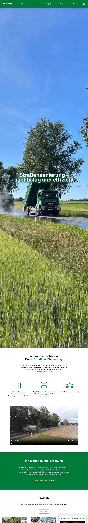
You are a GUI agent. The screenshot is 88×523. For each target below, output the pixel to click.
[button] (25, 4)
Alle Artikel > (44, 511)
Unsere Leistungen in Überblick (44, 481)
